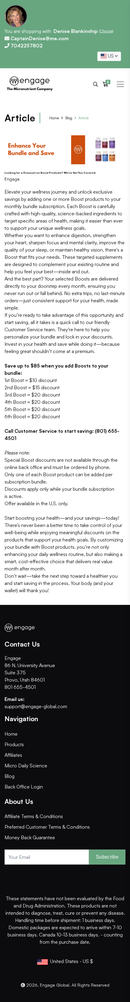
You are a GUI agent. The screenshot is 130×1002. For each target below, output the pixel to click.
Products (14, 744)
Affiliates (13, 755)
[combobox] (109, 56)
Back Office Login (24, 787)
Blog (68, 118)
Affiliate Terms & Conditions (34, 816)
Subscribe (107, 856)
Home (54, 118)
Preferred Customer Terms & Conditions (47, 827)
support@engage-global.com (36, 706)
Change (106, 31)
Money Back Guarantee (30, 837)
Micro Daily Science (26, 766)
